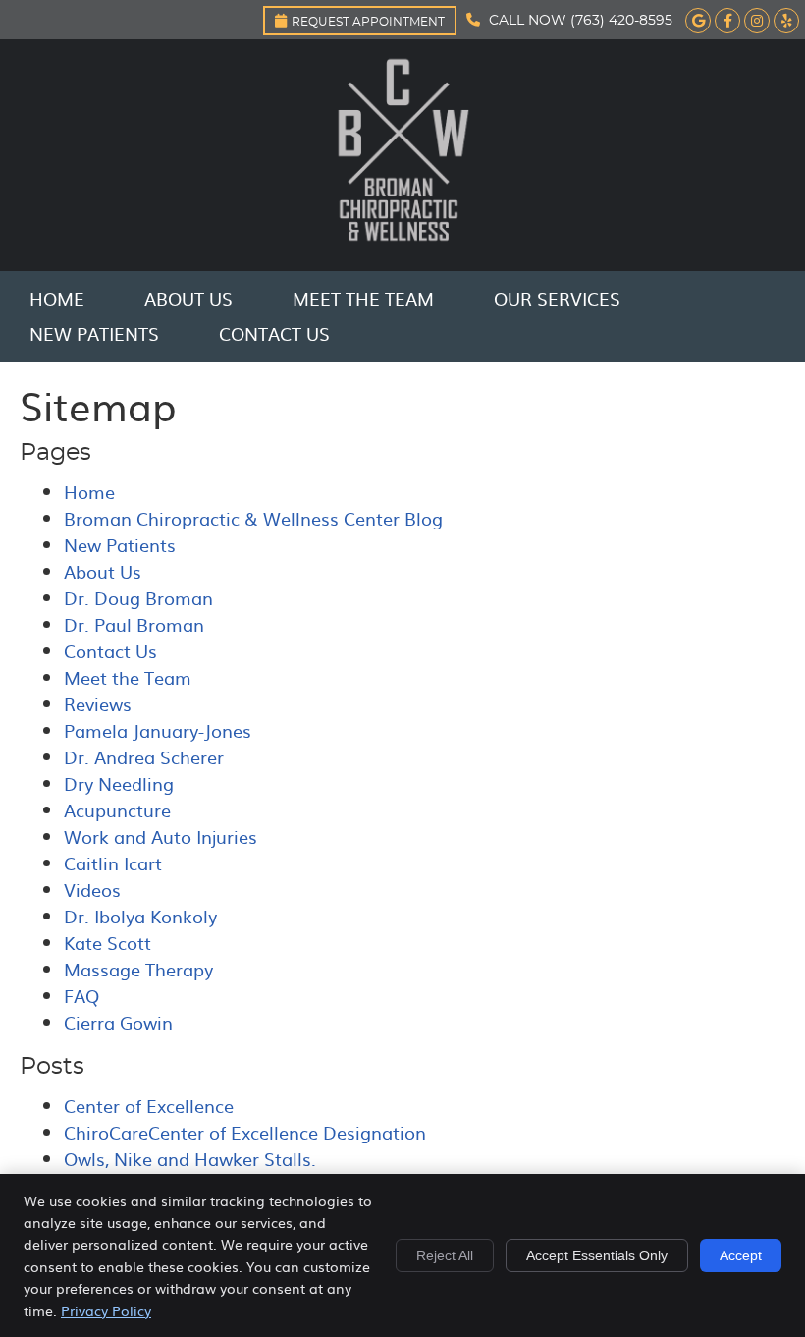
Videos (92, 889)
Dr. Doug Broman (138, 598)
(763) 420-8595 (621, 21)
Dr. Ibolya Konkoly (140, 916)
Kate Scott (107, 942)
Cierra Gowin (118, 1022)
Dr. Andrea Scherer (144, 757)
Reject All (444, 1255)
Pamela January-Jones (157, 730)
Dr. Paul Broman (134, 624)
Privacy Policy (106, 1310)
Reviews (98, 704)
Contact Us (274, 333)
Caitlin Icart (113, 863)
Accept (741, 1255)
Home (56, 298)
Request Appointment (368, 22)
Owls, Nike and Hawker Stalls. (190, 1158)
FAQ (81, 995)
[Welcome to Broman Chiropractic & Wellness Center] (402, 248)
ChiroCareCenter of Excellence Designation (245, 1132)
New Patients (94, 333)
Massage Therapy (138, 969)
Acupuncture (117, 810)
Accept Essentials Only (597, 1255)
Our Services (557, 298)
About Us (188, 298)
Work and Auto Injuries (160, 836)
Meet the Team (363, 298)
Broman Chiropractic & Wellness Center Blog (253, 518)
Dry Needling (119, 783)
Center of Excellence (149, 1105)
